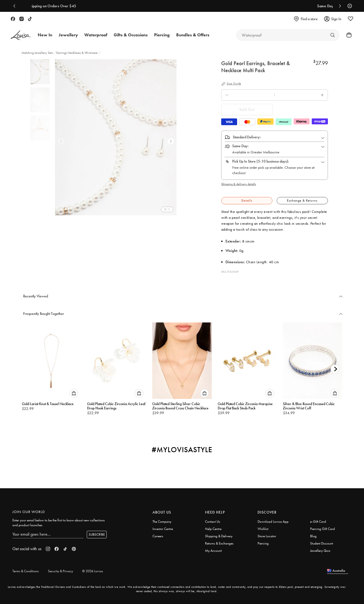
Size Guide (234, 84)
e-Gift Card (318, 521)
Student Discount (321, 543)
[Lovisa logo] (21, 35)
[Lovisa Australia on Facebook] (13, 18)
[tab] (246, 200)
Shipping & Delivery (219, 536)
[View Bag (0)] (347, 35)
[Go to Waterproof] (332, 35)
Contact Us (212, 521)
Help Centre (213, 528)
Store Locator (267, 536)
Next (171, 141)
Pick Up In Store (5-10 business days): (260, 161)
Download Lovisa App (273, 521)
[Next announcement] (339, 6)
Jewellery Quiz (320, 550)
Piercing (263, 543)
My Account (213, 550)
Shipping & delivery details (238, 184)
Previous (61, 141)
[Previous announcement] (15, 6)
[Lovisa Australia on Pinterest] (74, 549)
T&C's (285, 5)
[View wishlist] (350, 18)
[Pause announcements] (348, 6)
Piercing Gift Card (322, 528)
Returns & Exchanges (219, 543)
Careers (157, 536)
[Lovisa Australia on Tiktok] (30, 18)
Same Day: (240, 146)
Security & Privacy (60, 571)
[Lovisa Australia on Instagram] (21, 18)
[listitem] (115, 137)
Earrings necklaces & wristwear (77, 53)
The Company (161, 521)
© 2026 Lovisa (92, 571)
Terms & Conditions (25, 571)
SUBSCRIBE (97, 534)
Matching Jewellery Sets (38, 53)
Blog (313, 536)
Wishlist (263, 528)
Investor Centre (162, 528)
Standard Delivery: (247, 137)
